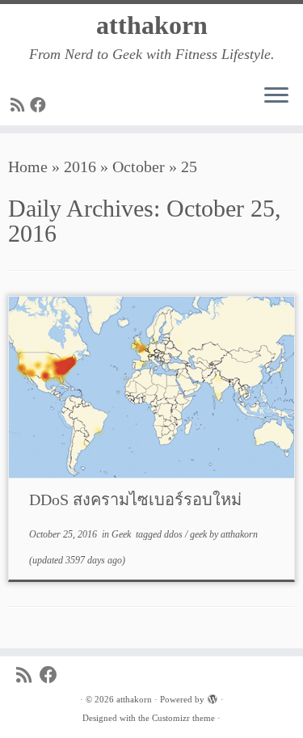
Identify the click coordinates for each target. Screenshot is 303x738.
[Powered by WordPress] (212, 696)
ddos (174, 534)
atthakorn (152, 25)
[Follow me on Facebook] (40, 105)
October (138, 166)
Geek (122, 534)
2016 (80, 166)
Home (28, 166)
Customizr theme (183, 718)
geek (199, 534)
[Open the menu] (276, 96)
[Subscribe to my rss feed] (20, 105)
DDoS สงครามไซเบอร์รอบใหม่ (135, 499)
